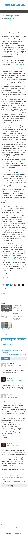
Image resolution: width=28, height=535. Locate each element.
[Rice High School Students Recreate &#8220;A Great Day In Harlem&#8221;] (6, 308)
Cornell (17, 174)
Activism (6, 344)
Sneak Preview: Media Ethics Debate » (16, 354)
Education (11, 344)
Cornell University (6, 339)
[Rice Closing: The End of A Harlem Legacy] (6, 325)
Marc (17, 18)
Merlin (20, 533)
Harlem (14, 339)
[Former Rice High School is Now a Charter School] (19, 312)
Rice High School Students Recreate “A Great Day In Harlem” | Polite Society (12, 477)
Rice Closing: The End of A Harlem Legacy (5, 330)
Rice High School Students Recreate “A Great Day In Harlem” (6, 313)
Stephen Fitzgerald (19, 259)
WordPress (14, 533)
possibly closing (19, 64)
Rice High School (21, 339)
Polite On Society (14, 5)
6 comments (7, 346)
